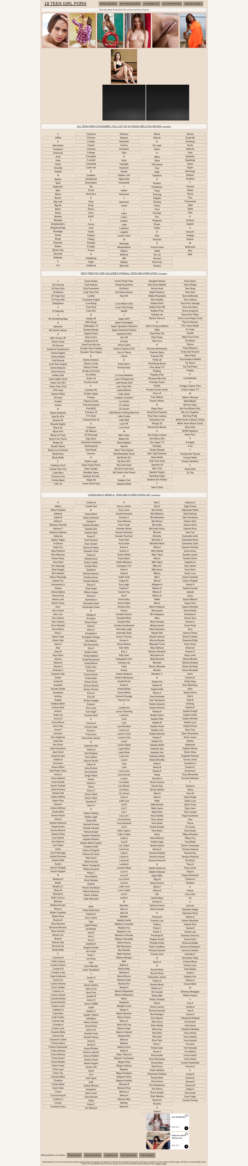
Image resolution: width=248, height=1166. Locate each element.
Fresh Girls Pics (108, 4)
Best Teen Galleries (130, 4)
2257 (164, 1164)
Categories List (151, 4)
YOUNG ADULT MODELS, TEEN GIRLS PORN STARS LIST (124, 495)
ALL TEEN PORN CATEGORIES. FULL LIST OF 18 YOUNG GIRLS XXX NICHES (124, 126)
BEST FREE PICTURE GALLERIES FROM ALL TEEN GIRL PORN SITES (124, 273)
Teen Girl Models (193, 4)
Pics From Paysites (172, 4)
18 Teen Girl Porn (65, 3)
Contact (158, 1164)
